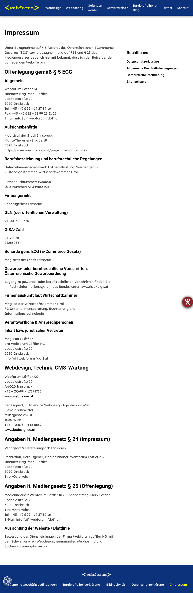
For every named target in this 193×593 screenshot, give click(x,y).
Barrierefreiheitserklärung (145, 75)
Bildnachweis (136, 81)
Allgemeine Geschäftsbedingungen (152, 68)
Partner (167, 8)
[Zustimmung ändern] (7, 580)
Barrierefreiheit (117, 8)
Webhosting (74, 8)
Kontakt (182, 8)
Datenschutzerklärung (143, 61)
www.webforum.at (19, 396)
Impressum (178, 584)
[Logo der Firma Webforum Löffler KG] (22, 7)
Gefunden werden (95, 8)
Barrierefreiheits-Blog (145, 8)
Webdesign (53, 8)
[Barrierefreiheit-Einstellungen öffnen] (187, 302)
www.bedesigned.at (20, 430)
